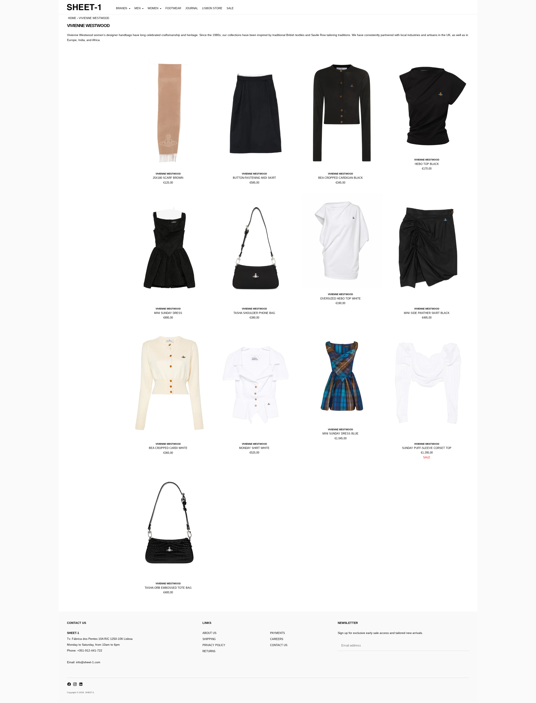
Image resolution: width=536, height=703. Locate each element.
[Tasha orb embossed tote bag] (169, 522)
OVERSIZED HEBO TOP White (340, 298)
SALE (230, 8)
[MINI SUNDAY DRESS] (169, 248)
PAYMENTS (277, 633)
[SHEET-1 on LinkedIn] (81, 684)
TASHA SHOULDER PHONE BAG (254, 313)
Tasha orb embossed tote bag (168, 587)
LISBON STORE (212, 8)
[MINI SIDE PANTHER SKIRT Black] (428, 248)
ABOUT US (209, 633)
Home (72, 18)
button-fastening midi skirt (254, 177)
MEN (137, 8)
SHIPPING (209, 639)
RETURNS (208, 651)
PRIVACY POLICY (213, 645)
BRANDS (121, 8)
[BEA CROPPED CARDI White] (169, 383)
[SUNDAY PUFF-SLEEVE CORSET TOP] (428, 383)
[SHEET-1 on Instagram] (75, 684)
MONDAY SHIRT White (254, 448)
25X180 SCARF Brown (168, 177)
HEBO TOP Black (427, 164)
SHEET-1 (89, 692)
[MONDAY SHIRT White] (256, 383)
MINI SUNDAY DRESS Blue (340, 433)
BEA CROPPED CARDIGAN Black (340, 177)
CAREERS (276, 639)
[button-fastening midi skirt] (256, 113)
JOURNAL (191, 8)
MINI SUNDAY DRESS (168, 313)
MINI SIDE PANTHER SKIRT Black (427, 313)
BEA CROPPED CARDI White (168, 448)
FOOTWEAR (173, 8)
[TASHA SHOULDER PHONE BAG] (256, 248)
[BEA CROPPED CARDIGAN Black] (342, 113)
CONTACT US (278, 645)
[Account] (457, 7)
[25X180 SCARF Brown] (169, 113)
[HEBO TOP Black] (428, 106)
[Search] (448, 7)
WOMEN (153, 8)
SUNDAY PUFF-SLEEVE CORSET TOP (426, 448)
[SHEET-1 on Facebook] (69, 684)
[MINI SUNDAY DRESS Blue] (342, 375)
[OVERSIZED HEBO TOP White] (342, 240)
